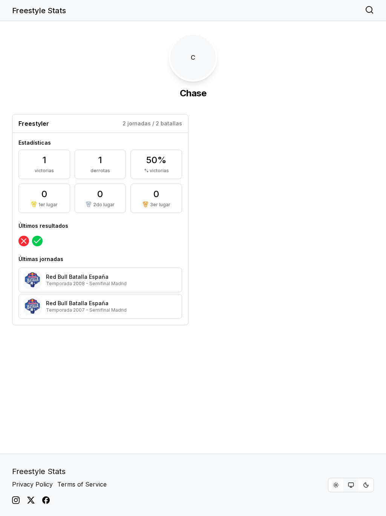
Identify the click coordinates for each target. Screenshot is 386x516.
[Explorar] (369, 10)
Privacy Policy (32, 484)
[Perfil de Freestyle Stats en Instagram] (16, 500)
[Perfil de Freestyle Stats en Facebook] (46, 500)
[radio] (335, 485)
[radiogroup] (351, 485)
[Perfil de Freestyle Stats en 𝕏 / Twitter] (31, 500)
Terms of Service (82, 484)
